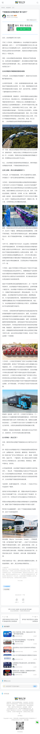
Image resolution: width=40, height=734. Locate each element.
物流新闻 (8, 7)
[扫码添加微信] (37, 722)
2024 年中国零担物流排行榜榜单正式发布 (25, 655)
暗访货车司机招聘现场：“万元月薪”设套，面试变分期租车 (23, 640)
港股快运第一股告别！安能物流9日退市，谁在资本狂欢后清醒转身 (25, 671)
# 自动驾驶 (6, 589)
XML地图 (26, 720)
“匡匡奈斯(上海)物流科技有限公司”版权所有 (24, 718)
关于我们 (20, 716)
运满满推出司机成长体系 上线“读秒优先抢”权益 (24, 664)
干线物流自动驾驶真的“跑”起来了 (14, 12)
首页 (3, 7)
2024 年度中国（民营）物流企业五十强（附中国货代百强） (24, 633)
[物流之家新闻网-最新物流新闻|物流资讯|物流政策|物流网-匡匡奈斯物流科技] (20, 2)
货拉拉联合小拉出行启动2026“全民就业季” (24, 648)
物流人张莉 (10, 15)
